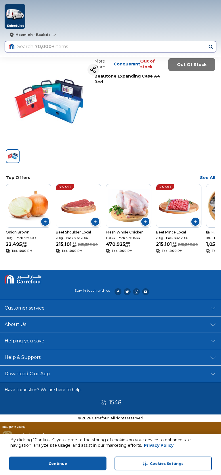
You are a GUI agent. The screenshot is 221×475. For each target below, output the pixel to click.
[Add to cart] (45, 221)
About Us (15, 324)
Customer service (25, 308)
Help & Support (23, 357)
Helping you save (24, 341)
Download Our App (27, 373)
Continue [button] (58, 463)
